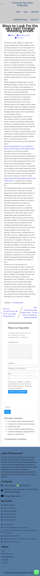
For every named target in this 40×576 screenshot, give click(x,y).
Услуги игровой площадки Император (20, 429)
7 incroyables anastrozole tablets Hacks (20, 421)
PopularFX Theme (28, 573)
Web (9, 374)
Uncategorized (17, 303)
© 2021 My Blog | (12, 573)
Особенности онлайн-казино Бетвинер (21, 424)
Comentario (13, 342)
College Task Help (13, 426)
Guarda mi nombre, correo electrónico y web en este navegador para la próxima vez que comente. (20, 385)
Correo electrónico (17, 369)
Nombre (12, 363)
